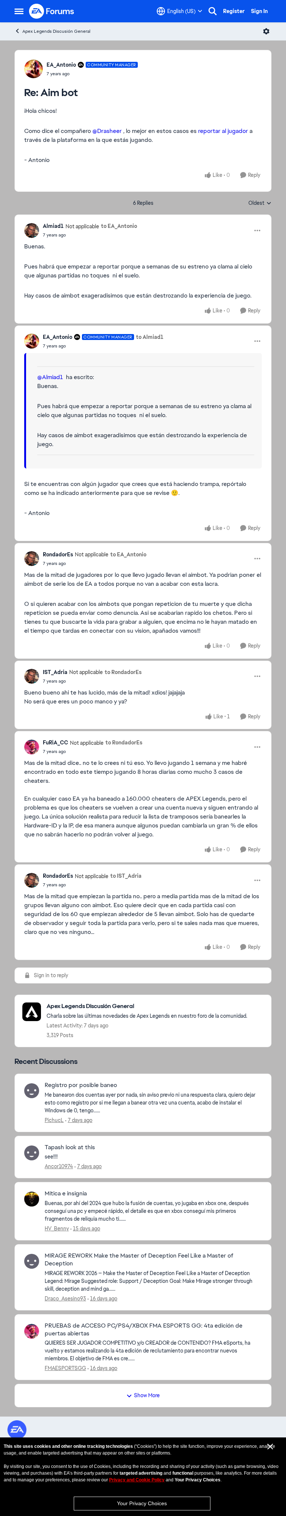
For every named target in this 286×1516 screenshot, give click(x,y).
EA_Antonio (61, 64)
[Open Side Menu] (19, 11)
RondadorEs (58, 554)
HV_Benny (57, 1228)
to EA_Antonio (119, 226)
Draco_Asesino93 (65, 1298)
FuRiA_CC (55, 742)
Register (234, 11)
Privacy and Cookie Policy (137, 1479)
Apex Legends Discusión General (56, 31)
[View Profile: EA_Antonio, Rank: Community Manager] (33, 69)
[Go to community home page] (51, 11)
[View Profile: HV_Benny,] (31, 1199)
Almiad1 (53, 226)
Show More (147, 1395)
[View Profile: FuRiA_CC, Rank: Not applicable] (31, 747)
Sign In (259, 11)
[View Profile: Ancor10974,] (31, 1152)
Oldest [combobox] (259, 203)
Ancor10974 (59, 1166)
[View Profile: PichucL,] (31, 1090)
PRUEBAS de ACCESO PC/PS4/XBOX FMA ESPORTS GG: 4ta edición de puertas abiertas (143, 1329)
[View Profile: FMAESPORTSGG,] (31, 1331)
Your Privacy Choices (142, 1503)
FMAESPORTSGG (65, 1368)
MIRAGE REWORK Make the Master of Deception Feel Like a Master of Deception (139, 1259)
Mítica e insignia (66, 1193)
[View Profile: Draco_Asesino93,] (31, 1261)
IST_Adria (55, 672)
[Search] (212, 11)
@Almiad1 (50, 377)
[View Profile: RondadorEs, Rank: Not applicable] (31, 558)
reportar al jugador (222, 131)
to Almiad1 (149, 337)
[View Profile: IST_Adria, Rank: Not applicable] (31, 676)
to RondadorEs (123, 672)
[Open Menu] (266, 31)
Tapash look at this (70, 1147)
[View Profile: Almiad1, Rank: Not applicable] (31, 230)
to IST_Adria (126, 876)
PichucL (54, 1120)
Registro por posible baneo (81, 1085)
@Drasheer (107, 131)
